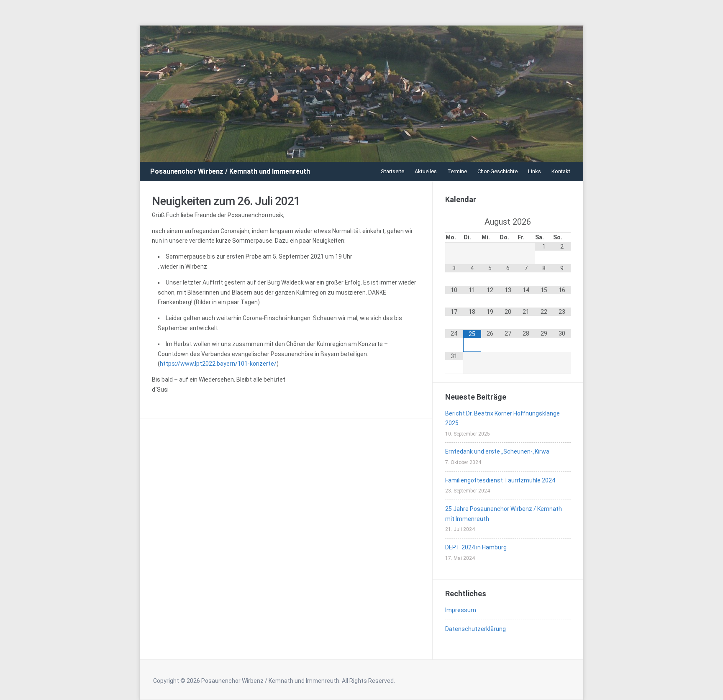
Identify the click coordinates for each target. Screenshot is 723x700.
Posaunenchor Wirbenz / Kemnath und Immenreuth (230, 171)
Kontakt (560, 171)
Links (534, 171)
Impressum (460, 610)
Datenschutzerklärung (475, 629)
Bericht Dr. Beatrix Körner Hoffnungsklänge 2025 (502, 418)
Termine (457, 171)
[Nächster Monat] (562, 221)
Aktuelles (426, 171)
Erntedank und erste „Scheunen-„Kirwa (497, 451)
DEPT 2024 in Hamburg (476, 547)
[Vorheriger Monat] (454, 221)
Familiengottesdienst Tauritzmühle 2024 (500, 480)
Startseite (392, 171)
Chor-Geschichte (497, 171)
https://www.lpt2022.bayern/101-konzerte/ (218, 363)
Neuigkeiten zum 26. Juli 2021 (226, 201)
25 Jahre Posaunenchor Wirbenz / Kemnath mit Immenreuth (503, 513)
